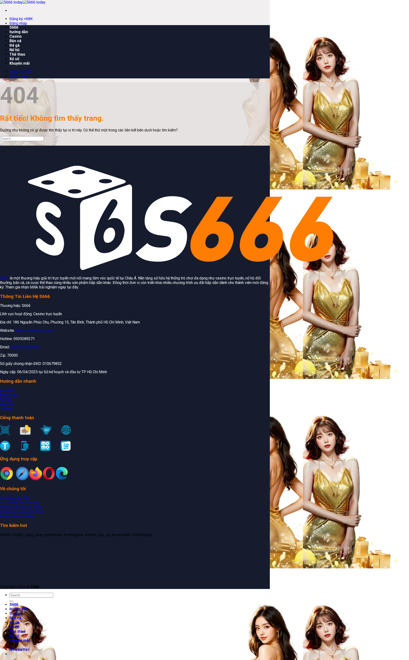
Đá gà (14, 45)
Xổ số (14, 59)
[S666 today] (22, 2)
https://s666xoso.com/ (35, 330)
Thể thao (17, 54)
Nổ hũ (14, 50)
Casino (15, 36)
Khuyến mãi (19, 63)
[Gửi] (2, 144)
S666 (13, 27)
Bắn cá (15, 41)
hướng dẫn (18, 32)
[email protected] (25, 347)
